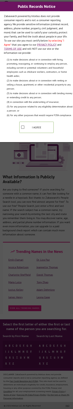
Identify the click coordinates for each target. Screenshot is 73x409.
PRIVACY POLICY (47, 44)
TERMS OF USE (13, 48)
